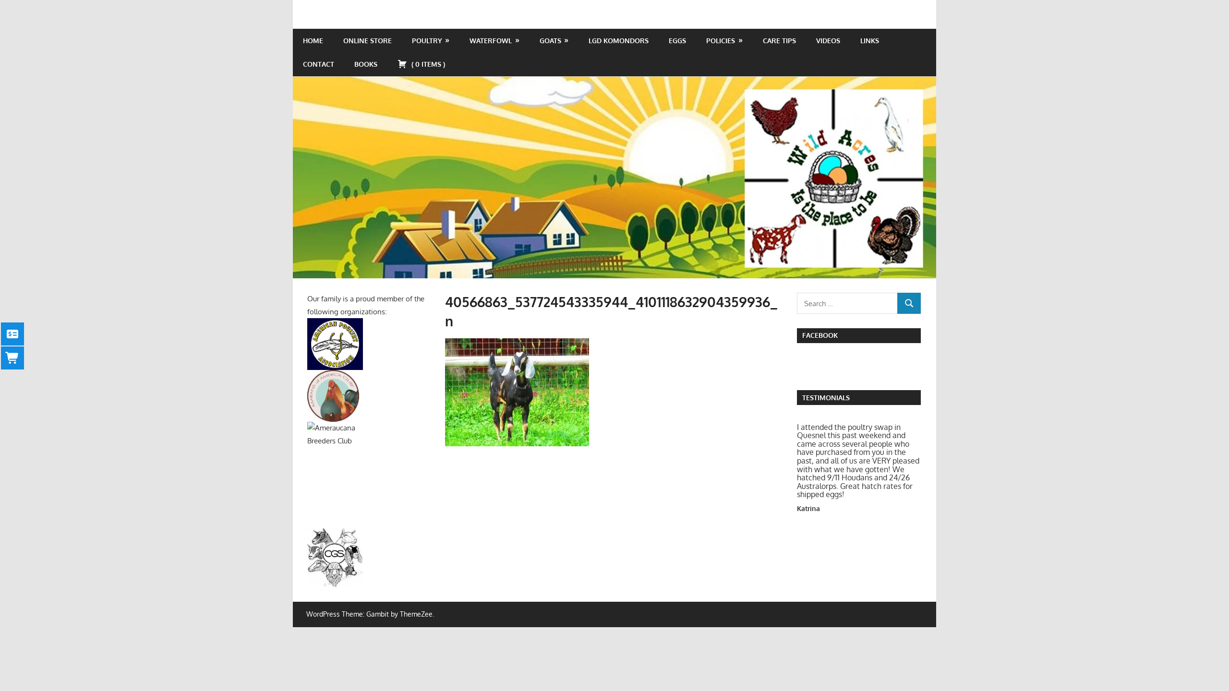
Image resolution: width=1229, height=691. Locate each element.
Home (313, 40)
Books (365, 64)
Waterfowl (491, 40)
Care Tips (779, 40)
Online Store (367, 40)
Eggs (677, 40)
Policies (720, 40)
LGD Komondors (619, 40)
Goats (550, 40)
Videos (828, 40)
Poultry (427, 40)
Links (869, 40)
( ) (427, 64)
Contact (318, 64)
